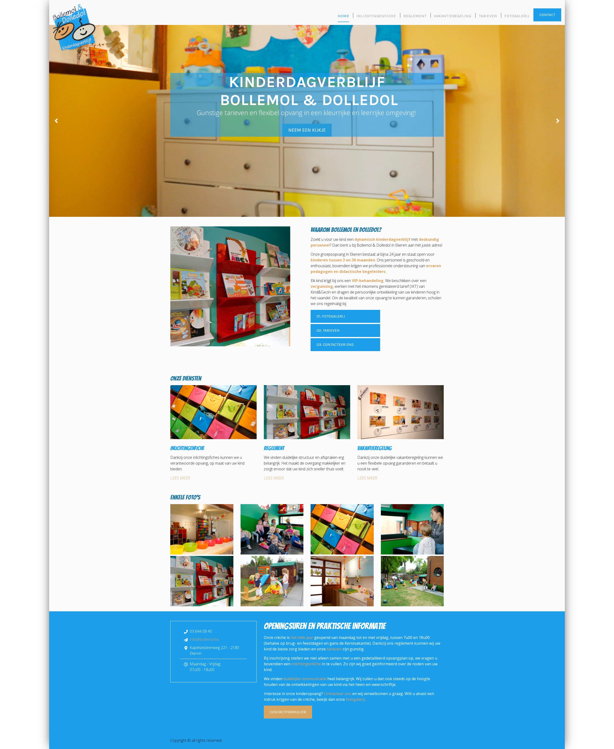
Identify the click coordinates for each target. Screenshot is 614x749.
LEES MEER (180, 478)
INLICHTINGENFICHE (376, 16)
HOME (343, 16)
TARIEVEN (488, 16)
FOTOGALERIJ (516, 16)
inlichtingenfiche (306, 663)
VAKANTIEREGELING (452, 16)
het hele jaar (302, 637)
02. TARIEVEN (328, 330)
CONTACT (547, 14)
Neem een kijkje (307, 130)
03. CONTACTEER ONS (335, 344)
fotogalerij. (356, 699)
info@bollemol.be (204, 639)
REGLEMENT (414, 16)
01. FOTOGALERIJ (331, 316)
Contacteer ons (337, 693)
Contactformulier (288, 712)
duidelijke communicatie (304, 678)
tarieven (334, 649)
